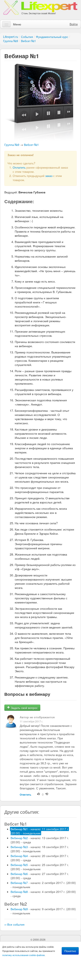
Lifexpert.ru (10, 37)
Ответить (25, 794)
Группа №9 (10, 41)
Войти (74, 24)
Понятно (70, 951)
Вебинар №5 (40, 867)
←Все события (14, 924)
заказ (48, 176)
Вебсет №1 (28, 41)
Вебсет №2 (15, 904)
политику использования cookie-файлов (23, 955)
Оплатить (19, 167)
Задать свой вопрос (24, 708)
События (27, 37)
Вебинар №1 (40, 831)
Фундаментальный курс (52, 37)
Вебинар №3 (40, 849)
